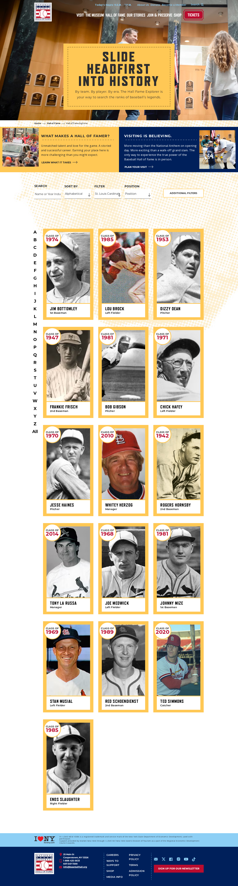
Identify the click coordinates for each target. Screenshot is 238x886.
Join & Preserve (159, 15)
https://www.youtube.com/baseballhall (186, 859)
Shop (178, 15)
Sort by (71, 186)
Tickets (193, 15)
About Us (143, 5)
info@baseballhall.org (75, 867)
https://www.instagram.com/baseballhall (178, 859)
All (35, 431)
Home (37, 124)
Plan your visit (136, 167)
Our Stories (136, 15)
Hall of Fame (115, 15)
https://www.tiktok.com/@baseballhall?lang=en (194, 859)
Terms (133, 865)
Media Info (114, 877)
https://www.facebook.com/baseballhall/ (171, 859)
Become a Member (174, 5)
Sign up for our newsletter (178, 868)
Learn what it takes (56, 162)
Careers (112, 855)
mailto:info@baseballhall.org (156, 859)
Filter (99, 186)
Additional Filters (183, 193)
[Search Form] (195, 5)
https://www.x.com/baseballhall (163, 859)
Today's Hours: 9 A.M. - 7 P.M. (113, 4)
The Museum (95, 15)
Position (132, 186)
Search (40, 186)
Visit (80, 15)
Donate (155, 5)
